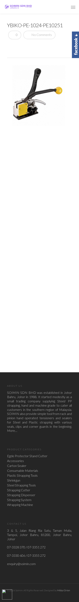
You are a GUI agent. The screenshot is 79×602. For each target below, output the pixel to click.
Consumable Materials (22, 470)
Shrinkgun (13, 480)
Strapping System (19, 499)
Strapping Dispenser (21, 495)
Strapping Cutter (18, 490)
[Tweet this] (18, 45)
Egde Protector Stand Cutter (27, 456)
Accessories (15, 460)
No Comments (41, 35)
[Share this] (11, 45)
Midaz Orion (63, 590)
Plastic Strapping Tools (22, 475)
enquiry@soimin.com (21, 564)
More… (12, 430)
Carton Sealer (16, 465)
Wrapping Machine (20, 504)
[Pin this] (40, 45)
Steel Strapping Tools (21, 485)
